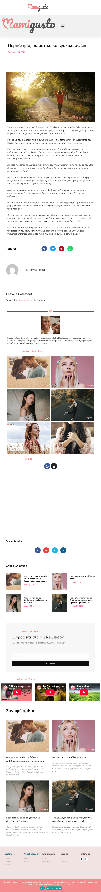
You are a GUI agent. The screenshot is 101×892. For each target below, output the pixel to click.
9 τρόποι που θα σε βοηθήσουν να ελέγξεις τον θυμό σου (36, 600)
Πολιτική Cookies (54, 888)
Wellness (10, 853)
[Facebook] (47, 466)
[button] (63, 26)
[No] (98, 885)
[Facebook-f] (81, 859)
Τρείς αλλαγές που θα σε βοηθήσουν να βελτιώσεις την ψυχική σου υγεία (81, 600)
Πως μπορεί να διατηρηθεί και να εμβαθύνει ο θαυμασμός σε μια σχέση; (36, 578)
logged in (23, 300)
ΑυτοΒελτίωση (31, 853)
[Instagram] (54, 466)
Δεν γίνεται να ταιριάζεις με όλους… (82, 577)
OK (42, 888)
